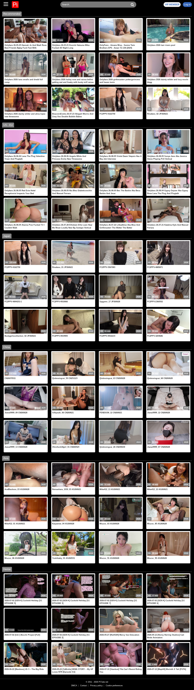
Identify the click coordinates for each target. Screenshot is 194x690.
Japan (6, 236)
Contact (83, 686)
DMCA (74, 686)
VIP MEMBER (172, 4)
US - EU (8, 125)
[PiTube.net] (15, 4)
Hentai (7, 569)
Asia (5, 458)
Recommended (11, 13)
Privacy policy (96, 686)
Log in (187, 4)
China (6, 347)
